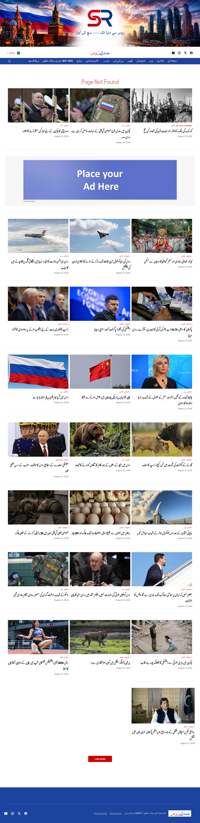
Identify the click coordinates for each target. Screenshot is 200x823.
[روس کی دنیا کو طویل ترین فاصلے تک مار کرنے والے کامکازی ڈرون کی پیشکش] (100, 236)
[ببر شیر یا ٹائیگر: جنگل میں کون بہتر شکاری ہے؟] (100, 637)
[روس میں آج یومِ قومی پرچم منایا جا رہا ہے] (38, 372)
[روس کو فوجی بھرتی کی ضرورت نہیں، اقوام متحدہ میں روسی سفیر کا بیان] (100, 569)
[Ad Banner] (100, 180)
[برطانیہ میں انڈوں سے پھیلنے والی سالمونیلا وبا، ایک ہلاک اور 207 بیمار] (100, 507)
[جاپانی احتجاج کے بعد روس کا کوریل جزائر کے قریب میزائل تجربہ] (162, 507)
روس (123, 126)
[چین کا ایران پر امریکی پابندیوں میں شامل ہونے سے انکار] (100, 372)
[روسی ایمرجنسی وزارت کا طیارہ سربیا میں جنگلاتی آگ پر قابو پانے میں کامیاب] (38, 236)
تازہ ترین (173, 126)
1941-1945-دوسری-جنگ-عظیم (183, 126)
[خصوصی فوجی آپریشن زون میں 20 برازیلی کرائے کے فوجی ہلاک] (38, 507)
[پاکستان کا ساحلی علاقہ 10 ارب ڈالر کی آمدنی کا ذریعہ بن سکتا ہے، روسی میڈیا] (162, 304)
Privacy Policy (100, 813)
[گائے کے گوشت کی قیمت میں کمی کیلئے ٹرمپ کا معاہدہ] (162, 439)
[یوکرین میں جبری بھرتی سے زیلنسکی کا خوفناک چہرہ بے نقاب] (162, 637)
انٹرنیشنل (188, 256)
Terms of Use (115, 813)
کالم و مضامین (59, 460)
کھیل (61, 657)
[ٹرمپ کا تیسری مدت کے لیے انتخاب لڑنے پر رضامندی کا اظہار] (38, 304)
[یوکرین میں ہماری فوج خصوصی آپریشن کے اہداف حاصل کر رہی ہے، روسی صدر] (100, 105)
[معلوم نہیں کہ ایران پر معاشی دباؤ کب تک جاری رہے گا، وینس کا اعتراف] (162, 569)
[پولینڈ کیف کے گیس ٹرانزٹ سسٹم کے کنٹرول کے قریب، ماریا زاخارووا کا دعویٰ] (162, 372)
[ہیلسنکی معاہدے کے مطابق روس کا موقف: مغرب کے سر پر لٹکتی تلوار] (38, 439)
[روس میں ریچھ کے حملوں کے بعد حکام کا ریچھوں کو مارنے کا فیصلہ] (100, 439)
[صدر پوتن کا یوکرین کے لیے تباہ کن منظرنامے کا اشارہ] (38, 105)
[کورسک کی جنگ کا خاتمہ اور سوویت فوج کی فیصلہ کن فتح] (162, 105)
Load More (100, 759)
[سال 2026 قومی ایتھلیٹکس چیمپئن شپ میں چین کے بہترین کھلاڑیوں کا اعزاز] (38, 637)
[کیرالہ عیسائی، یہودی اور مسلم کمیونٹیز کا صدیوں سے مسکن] (162, 236)
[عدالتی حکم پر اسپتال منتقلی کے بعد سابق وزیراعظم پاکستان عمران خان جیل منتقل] (163, 705)
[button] (9, 61)
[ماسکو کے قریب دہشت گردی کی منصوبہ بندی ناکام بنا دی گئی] (38, 569)
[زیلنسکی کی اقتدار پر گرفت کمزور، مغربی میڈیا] (100, 304)
